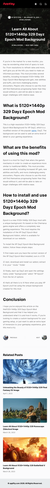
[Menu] (46, 4)
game (34, 130)
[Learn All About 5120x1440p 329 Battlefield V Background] (25, 449)
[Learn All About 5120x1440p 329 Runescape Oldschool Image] (25, 410)
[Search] (41, 4)
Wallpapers (26, 20)
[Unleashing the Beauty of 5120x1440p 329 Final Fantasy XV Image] (25, 371)
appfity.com (15, 483)
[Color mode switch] (36, 4)
